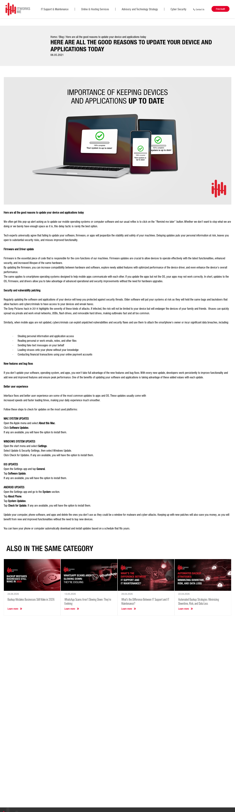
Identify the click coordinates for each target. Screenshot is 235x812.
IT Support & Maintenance (54, 9)
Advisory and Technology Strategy (140, 9)
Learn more (13, 608)
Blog (61, 36)
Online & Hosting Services (95, 9)
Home (53, 36)
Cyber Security (178, 9)
